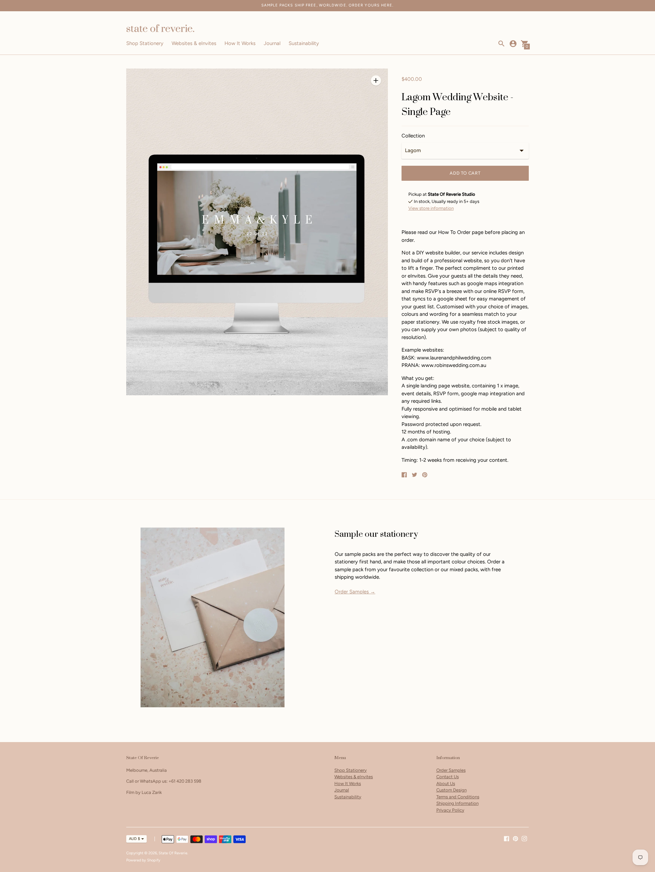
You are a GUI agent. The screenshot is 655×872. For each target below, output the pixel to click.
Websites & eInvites (194, 43)
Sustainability (304, 43)
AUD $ (134, 839)
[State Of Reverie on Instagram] (524, 838)
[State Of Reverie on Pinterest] (515, 838)
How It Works (240, 43)
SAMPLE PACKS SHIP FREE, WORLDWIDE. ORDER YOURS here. (327, 5)
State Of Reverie (173, 853)
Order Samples (451, 770)
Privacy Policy (450, 810)
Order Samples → (355, 592)
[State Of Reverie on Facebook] (506, 838)
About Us (445, 783)
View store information (431, 208)
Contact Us (447, 776)
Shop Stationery (144, 43)
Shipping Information (457, 803)
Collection (413, 136)
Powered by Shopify (143, 860)
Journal (272, 43)
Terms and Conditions (457, 796)
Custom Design (451, 790)
